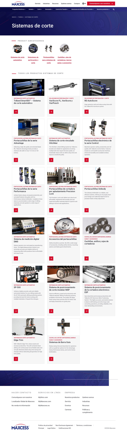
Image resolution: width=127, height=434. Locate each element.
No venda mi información (21, 405)
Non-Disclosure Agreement (64, 425)
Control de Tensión (61, 9)
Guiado (31, 9)
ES (85, 3)
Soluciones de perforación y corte (33, 60)
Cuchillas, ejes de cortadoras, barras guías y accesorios (64, 60)
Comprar (77, 3)
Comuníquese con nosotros (100, 3)
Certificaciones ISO (65, 428)
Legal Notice (51, 428)
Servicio (37, 3)
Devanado (48, 9)
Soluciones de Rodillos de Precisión (81, 9)
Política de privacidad (45, 425)
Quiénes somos (66, 3)
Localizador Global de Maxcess (23, 401)
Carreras (68, 410)
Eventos (68, 405)
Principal (41, 428)
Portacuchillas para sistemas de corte (48, 60)
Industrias (46, 3)
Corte (39, 9)
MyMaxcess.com (44, 401)
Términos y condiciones (84, 425)
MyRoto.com (43, 397)
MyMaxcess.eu (44, 405)
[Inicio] (18, 3)
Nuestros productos (102, 9)
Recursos (55, 3)
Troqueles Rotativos (18, 9)
